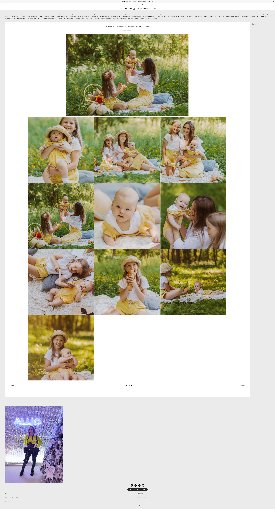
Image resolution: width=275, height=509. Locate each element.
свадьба (187, 14)
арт (168, 16)
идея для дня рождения (177, 14)
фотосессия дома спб (256, 14)
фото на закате (86, 14)
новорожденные (175, 16)
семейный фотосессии (148, 16)
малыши (142, 18)
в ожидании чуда (32, 18)
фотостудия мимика (255, 16)
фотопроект (246, 14)
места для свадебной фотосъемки (66, 18)
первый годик (21, 14)
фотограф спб (151, 14)
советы (39, 18)
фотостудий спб (124, 14)
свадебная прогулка (105, 16)
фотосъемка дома (80, 18)
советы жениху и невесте (48, 14)
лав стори (143, 14)
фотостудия (130, 18)
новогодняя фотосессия (62, 16)
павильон (116, 14)
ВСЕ (6, 14)
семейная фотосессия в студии (233, 16)
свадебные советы (136, 16)
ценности (46, 16)
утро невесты (73, 16)
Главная (121, 8)
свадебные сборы (208, 16)
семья (136, 18)
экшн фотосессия (32, 16)
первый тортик (12, 14)
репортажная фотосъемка (49, 18)
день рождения (108, 14)
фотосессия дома (16, 16)
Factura (52, 16)
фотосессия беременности (152, 18)
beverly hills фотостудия (83, 16)
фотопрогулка (37, 14)
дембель (158, 16)
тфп (169, 14)
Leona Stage (89, 18)
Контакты (146, 8)
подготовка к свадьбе (230, 14)
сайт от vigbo (137, 505)
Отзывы (139, 8)
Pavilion (164, 16)
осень (182, 16)
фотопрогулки (126, 16)
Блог (134, 8)
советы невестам (205, 14)
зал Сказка (97, 18)
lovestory (24, 16)
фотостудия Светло (134, 14)
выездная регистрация (217, 14)
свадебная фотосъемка (62, 14)
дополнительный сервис (20, 18)
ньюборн (239, 14)
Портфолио (128, 8)
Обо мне (153, 8)
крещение (29, 14)
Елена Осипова (137, 5)
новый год (221, 16)
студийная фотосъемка (75, 14)
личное (40, 16)
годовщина (245, 16)
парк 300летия (189, 16)
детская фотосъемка (161, 14)
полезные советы (195, 14)
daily (216, 16)
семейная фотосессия (97, 14)
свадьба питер (198, 16)
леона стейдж (94, 16)
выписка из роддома (116, 16)
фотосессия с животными (119, 18)
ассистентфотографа (106, 18)
